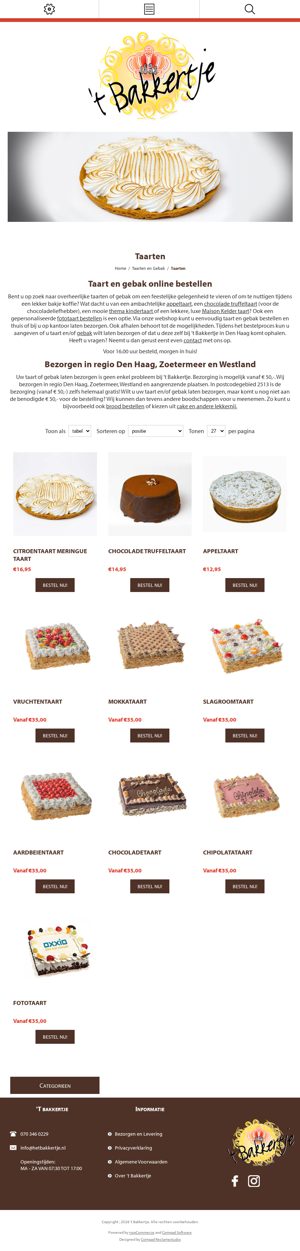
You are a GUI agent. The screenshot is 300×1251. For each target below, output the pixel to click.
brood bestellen (125, 406)
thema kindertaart (131, 310)
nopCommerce (141, 1232)
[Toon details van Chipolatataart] (245, 795)
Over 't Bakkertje (133, 1175)
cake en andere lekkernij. (207, 406)
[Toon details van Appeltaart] (245, 494)
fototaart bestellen (79, 318)
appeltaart (179, 303)
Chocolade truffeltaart (147, 551)
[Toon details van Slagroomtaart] (245, 645)
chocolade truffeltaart (230, 303)
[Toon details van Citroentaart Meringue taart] (55, 494)
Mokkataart (127, 701)
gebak (84, 332)
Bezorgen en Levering (138, 1134)
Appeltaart (220, 551)
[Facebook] (235, 1181)
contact (193, 340)
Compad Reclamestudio (161, 1239)
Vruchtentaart (37, 701)
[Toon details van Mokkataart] (150, 645)
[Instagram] (254, 1181)
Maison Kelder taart (225, 310)
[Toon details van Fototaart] (55, 946)
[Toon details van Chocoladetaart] (150, 795)
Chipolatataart (227, 852)
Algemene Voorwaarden (141, 1161)
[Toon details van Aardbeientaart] (55, 795)
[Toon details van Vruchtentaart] (55, 645)
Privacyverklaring (133, 1147)
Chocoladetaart (134, 852)
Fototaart (29, 1002)
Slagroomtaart (228, 701)
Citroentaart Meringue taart (50, 554)
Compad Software (177, 1232)
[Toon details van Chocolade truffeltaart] (150, 494)
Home (120, 268)
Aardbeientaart (38, 852)
